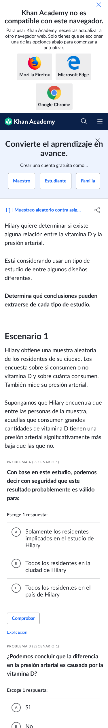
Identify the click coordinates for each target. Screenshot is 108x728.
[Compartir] (97, 210)
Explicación (17, 632)
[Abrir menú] (99, 121)
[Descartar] (98, 4)
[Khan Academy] (27, 121)
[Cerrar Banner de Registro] (97, 140)
